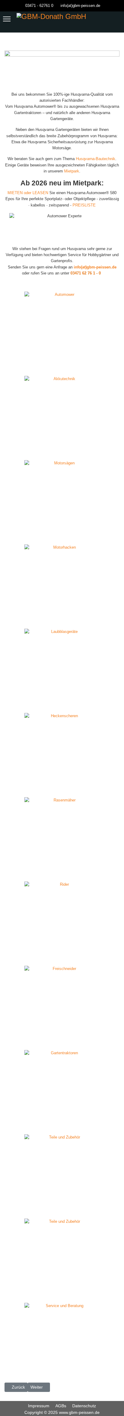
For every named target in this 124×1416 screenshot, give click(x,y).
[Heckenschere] (62, 711)
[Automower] (62, 290)
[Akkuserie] (62, 374)
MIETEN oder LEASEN (28, 193)
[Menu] (7, 18)
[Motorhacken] (62, 543)
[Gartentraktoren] (62, 1048)
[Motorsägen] (62, 458)
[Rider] (62, 880)
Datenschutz (84, 1405)
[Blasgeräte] (62, 627)
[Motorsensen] (62, 964)
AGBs (60, 1405)
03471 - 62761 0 (39, 6)
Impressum (38, 1405)
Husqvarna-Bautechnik (95, 158)
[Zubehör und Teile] (62, 1217)
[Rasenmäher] (62, 795)
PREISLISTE (84, 205)
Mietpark (71, 171)
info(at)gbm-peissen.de (80, 6)
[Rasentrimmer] (62, 1132)
